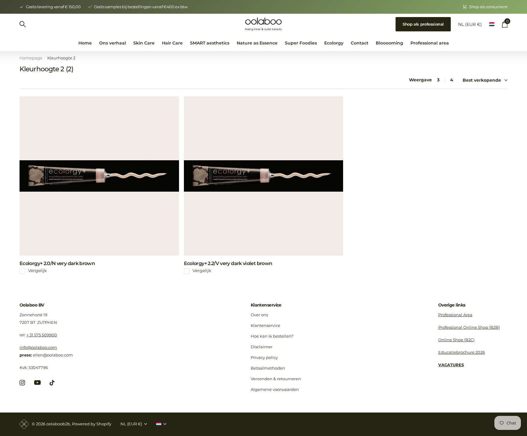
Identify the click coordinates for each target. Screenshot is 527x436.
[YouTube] (37, 382)
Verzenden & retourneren (276, 378)
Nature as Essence (257, 43)
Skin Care (144, 43)
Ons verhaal (112, 43)
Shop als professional (423, 24)
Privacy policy (264, 357)
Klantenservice (266, 305)
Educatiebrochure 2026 (461, 352)
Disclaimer (261, 346)
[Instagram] (22, 382)
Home (85, 43)
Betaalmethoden (268, 368)
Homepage (31, 57)
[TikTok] (52, 382)
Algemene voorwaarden (275, 389)
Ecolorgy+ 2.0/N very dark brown (57, 263)
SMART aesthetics (209, 43)
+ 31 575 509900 (42, 334)
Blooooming (389, 43)
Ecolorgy (333, 43)
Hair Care (172, 43)
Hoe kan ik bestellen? (272, 336)
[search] (23, 24)
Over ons (259, 314)
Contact (359, 43)
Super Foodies (301, 43)
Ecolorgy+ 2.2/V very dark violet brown (228, 263)
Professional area (429, 43)
